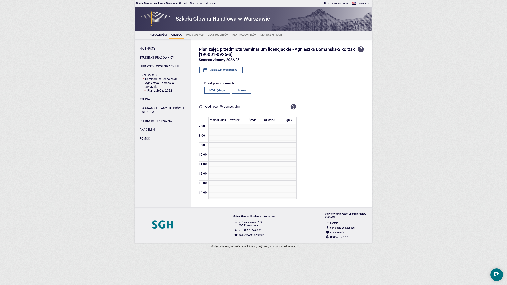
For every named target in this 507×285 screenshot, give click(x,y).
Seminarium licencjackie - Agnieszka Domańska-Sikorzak (162, 82)
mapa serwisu (337, 232)
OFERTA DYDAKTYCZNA (156, 121)
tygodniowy (210, 106)
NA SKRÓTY (147, 48)
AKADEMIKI (147, 129)
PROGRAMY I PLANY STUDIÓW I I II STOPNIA (162, 110)
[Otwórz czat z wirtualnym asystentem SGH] (496, 274)
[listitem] (158, 35)
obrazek (241, 90)
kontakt (334, 223)
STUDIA (145, 99)
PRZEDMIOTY (149, 75)
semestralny (232, 106)
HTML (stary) (217, 90)
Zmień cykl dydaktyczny (223, 69)
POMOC (145, 138)
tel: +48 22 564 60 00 (250, 230)
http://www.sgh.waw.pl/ (251, 234)
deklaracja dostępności (342, 227)
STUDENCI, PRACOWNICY (157, 57)
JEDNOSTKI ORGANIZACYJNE (160, 66)
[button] (293, 107)
